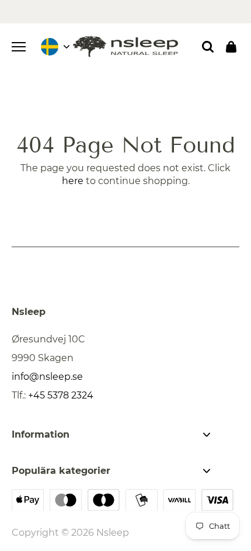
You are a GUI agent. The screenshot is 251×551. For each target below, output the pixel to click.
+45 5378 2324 (60, 395)
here (72, 180)
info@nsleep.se (47, 376)
